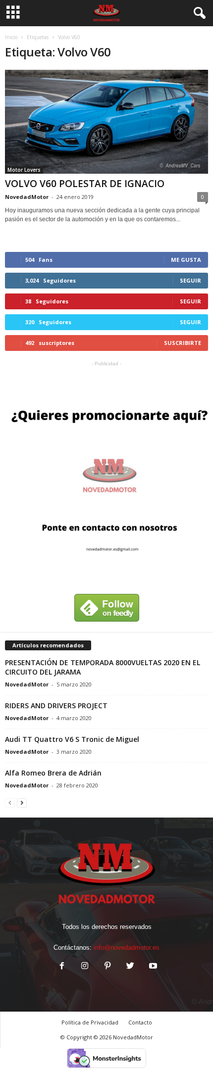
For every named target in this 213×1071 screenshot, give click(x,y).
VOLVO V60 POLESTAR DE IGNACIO (84, 183)
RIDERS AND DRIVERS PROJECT (56, 705)
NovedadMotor (27, 196)
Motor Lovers (24, 169)
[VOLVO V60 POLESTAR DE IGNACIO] (106, 122)
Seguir (190, 280)
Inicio (11, 37)
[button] (198, 13)
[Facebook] (62, 967)
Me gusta (186, 259)
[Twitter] (130, 967)
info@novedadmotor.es (127, 947)
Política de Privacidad (89, 1022)
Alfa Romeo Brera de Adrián (53, 773)
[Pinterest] (107, 967)
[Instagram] (84, 967)
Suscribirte (182, 342)
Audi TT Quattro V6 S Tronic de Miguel (72, 739)
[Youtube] (152, 967)
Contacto (140, 1022)
